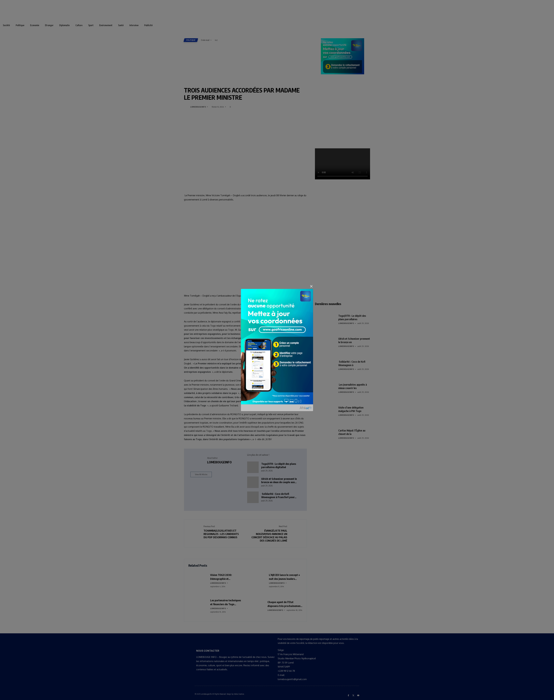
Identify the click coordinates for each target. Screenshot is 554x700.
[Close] (311, 286)
